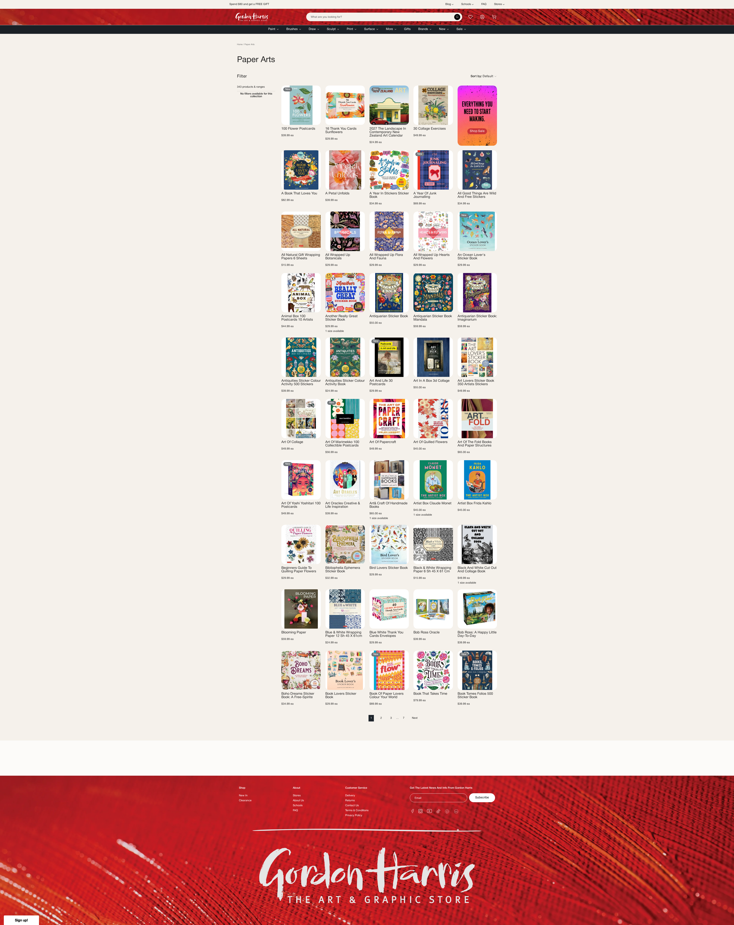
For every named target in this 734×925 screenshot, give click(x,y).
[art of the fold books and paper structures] (477, 418)
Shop (242, 788)
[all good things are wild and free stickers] (477, 170)
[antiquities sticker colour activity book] (345, 357)
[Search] (457, 17)
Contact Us (352, 805)
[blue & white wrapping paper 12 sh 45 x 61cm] (345, 609)
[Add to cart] (314, 119)
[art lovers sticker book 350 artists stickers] (477, 357)
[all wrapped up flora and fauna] (389, 231)
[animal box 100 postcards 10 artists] (301, 292)
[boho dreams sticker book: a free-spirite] (301, 670)
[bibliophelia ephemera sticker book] (345, 544)
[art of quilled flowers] (433, 418)
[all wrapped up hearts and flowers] (433, 231)
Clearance (245, 800)
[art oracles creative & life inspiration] (345, 480)
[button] (273, 29)
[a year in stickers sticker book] (389, 170)
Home (240, 44)
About (296, 788)
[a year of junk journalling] (433, 170)
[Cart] (494, 17)
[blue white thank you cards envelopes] (389, 609)
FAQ (295, 810)
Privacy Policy (353, 815)
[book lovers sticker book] (345, 670)
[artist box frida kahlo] (477, 480)
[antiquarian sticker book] (389, 292)
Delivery (350, 795)
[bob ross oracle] (433, 609)
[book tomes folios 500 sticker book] (477, 670)
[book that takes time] (433, 670)
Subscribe (482, 797)
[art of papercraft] (389, 418)
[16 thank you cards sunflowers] (345, 105)
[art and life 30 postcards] (389, 357)
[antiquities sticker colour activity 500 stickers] (301, 357)
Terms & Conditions (357, 810)
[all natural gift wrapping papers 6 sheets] (301, 231)
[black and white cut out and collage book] (477, 544)
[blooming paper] (301, 609)
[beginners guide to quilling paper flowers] (301, 544)
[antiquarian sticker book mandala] (433, 292)
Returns (350, 800)
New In (243, 795)
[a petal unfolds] (345, 170)
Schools (298, 805)
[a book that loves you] (301, 170)
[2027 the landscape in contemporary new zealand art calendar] (389, 105)
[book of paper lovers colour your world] (389, 670)
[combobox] (384, 17)
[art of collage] (301, 418)
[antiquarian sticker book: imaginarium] (477, 292)
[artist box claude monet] (433, 480)
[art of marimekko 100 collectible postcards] (345, 418)
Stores (297, 795)
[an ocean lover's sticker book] (477, 231)
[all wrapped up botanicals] (345, 231)
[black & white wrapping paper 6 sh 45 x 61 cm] (433, 544)
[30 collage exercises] (433, 105)
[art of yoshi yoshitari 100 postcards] (301, 480)
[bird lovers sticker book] (389, 544)
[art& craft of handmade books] (389, 480)
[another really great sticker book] (345, 292)
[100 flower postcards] (301, 105)
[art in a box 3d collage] (433, 357)
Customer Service (356, 788)
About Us (298, 800)
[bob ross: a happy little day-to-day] (477, 609)
